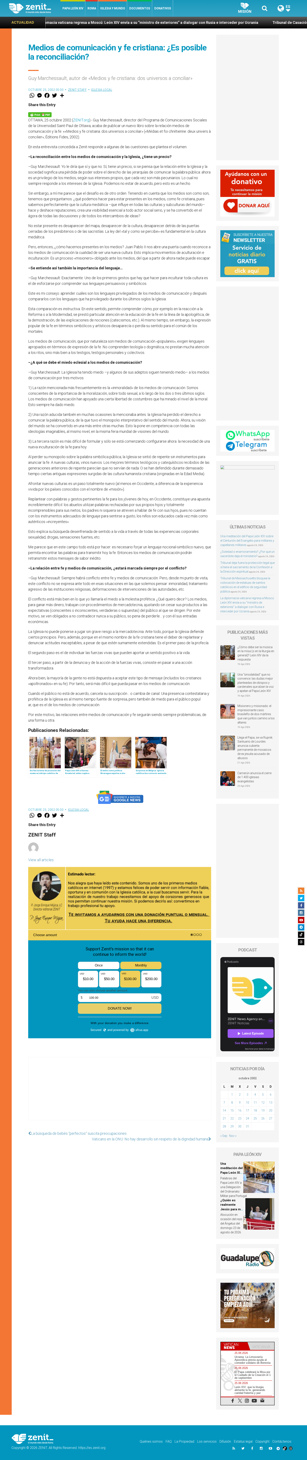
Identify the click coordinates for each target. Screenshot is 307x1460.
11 (255, 1102)
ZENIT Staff (77, 89)
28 (224, 1126)
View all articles (41, 860)
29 (232, 1126)
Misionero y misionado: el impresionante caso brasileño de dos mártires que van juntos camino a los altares (256, 714)
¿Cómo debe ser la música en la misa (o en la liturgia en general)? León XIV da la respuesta (255, 653)
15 (232, 1110)
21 (224, 1118)
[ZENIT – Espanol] (34, 8)
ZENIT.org (81, 120)
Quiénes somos (151, 1441)
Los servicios (207, 1441)
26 (263, 1118)
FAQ (169, 1441)
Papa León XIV (72, 8)
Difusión (225, 1441)
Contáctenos (281, 1441)
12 (263, 1102)
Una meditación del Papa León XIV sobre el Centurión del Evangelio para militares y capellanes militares (247, 541)
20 (270, 1110)
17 (247, 1110)
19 (263, 1110)
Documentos (139, 8)
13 (270, 1102)
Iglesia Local (101, 89)
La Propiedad (184, 1441)
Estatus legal (243, 1441)
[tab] (234, 1346)
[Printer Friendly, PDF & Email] (40, 114)
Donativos (162, 8)
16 (239, 1110)
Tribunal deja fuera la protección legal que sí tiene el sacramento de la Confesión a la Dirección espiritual (247, 567)
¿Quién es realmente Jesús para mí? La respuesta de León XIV (231, 1209)
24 (247, 1118)
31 (247, 1126)
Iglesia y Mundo (112, 8)
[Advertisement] (119, 1092)
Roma (92, 8)
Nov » (232, 1135)
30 (239, 1126)
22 (232, 1118)
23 (239, 1118)
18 (255, 1110)
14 (224, 1110)
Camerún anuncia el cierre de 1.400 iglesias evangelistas (254, 777)
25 (255, 1118)
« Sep (223, 1135)
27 (270, 1118)
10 (247, 1102)
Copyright (262, 1441)
